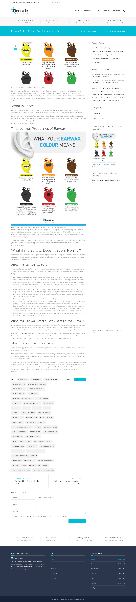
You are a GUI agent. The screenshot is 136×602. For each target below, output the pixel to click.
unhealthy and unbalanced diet (23, 460)
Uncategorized (99, 118)
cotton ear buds (18, 393)
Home (77, 11)
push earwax (32, 446)
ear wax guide (17, 417)
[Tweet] (84, 379)
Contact (116, 11)
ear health (37, 408)
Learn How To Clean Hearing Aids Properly (104, 55)
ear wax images (31, 417)
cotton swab (32, 393)
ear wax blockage (28, 412)
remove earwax (18, 451)
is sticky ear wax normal (42, 441)
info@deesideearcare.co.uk (31, 2)
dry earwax (16, 403)
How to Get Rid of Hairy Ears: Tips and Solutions (105, 48)
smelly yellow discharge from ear (24, 455)
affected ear (22, 379)
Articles (106, 11)
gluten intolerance (33, 436)
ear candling (48, 403)
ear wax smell (17, 422)
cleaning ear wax (18, 389)
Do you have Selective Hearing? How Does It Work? (106, 74)
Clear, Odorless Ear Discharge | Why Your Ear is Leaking (107, 51)
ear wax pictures (46, 417)
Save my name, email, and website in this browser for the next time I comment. (41, 516)
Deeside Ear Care (67, 599)
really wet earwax (47, 446)
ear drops (16, 408)
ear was (15, 412)
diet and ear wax (42, 398)
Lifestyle (43, 87)
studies (24, 333)
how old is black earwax (21, 441)
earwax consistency (19, 432)
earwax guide (35, 432)
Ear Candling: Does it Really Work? (109, 82)
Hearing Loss (95, 62)
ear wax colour (44, 412)
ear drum (26, 408)
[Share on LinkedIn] (80, 379)
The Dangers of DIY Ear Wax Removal (108, 100)
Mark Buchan (31, 87)
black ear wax (36, 379)
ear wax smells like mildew (35, 422)
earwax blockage (50, 427)
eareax (38, 427)
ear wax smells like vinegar (22, 427)
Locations (87, 11)
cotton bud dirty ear (36, 389)
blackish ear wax (18, 384)
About (97, 11)
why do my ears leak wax (21, 470)
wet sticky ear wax (19, 465)
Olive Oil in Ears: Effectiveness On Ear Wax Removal (106, 58)
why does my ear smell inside (44, 470)
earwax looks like (50, 432)
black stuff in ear (51, 379)
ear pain (47, 408)
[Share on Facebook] (76, 379)
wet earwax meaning (45, 460)
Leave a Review (55, 2)
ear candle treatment (32, 403)
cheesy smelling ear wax (36, 384)
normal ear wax (18, 446)
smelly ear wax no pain (35, 451)
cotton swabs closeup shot (22, 398)
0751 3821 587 (17, 2)
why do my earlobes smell (38, 465)
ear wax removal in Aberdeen (32, 287)
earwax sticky (17, 436)
